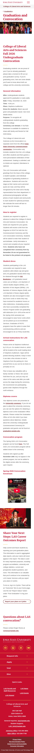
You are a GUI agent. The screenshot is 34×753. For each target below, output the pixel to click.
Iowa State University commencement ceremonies (16, 146)
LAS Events (24, 693)
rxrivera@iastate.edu (11, 631)
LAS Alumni (9, 695)
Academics (8, 11)
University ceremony (13, 403)
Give (9, 674)
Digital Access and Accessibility (17, 744)
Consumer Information (17, 746)
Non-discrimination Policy (17, 741)
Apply (9, 662)
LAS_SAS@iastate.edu (17, 726)
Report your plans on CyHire (15, 601)
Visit (9, 668)
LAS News (24, 688)
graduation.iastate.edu (11, 431)
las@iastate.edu (24, 721)
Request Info (12, 656)
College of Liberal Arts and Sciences (16, 6)
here (20, 444)
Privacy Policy (17, 739)
